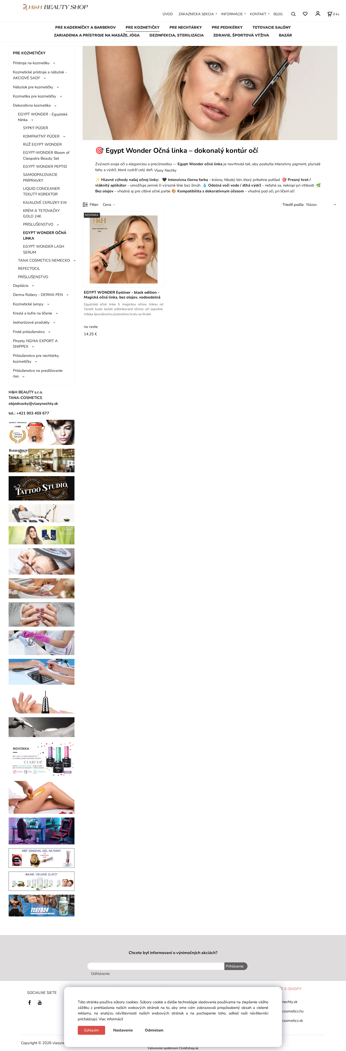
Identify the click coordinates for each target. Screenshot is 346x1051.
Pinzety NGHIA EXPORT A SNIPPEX (35, 343)
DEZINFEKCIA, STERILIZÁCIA (176, 35)
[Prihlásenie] (317, 13)
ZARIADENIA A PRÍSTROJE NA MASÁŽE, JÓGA (97, 35)
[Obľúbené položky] (305, 14)
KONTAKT (258, 14)
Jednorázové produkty (31, 322)
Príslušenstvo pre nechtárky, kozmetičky (36, 358)
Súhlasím (91, 1030)
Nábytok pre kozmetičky (33, 87)
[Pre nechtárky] (41, 614)
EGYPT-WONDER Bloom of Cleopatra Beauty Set (46, 155)
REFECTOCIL (29, 268)
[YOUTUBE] (40, 1002)
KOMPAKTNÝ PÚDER (41, 136)
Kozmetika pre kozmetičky (34, 96)
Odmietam (154, 1030)
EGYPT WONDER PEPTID (45, 166)
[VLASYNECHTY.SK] (31, 1002)
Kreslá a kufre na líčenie (32, 313)
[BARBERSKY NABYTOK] (41, 460)
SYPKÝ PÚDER (35, 127)
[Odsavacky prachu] (41, 671)
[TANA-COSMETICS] (41, 535)
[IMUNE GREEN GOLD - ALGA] (41, 880)
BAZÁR (285, 35)
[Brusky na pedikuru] (41, 726)
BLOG (278, 14)
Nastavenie (123, 1030)
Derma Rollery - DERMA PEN (38, 294)
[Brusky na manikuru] (41, 700)
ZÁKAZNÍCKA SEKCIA (196, 14)
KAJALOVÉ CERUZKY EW (45, 202)
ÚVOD (168, 14)
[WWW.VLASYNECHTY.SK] (55, 6)
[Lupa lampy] (41, 561)
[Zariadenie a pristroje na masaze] (41, 512)
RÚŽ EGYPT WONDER (42, 144)
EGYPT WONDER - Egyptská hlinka (42, 117)
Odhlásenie (100, 973)
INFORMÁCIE (232, 14)
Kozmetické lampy (28, 304)
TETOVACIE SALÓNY (272, 27)
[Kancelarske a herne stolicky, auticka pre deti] (41, 830)
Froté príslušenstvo (29, 331)
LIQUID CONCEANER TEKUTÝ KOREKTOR (41, 191)
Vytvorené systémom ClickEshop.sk (173, 1048)
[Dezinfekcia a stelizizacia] (41, 642)
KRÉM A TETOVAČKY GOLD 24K (41, 213)
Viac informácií (111, 1019)
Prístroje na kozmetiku (31, 62)
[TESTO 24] (41, 905)
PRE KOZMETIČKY (143, 27)
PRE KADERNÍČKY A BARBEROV (85, 27)
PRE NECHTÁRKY (185, 27)
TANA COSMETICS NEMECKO (44, 260)
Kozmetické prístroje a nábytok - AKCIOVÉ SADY (40, 75)
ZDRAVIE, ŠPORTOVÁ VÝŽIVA (241, 35)
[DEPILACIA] (41, 796)
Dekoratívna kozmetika (32, 105)
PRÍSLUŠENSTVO (38, 224)
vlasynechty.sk (285, 1001)
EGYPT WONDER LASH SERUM (43, 249)
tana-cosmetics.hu (288, 1011)
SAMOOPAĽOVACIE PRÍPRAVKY (40, 177)
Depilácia (20, 285)
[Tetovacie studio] (41, 487)
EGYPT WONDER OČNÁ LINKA (44, 235)
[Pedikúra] (41, 588)
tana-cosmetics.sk (288, 1020)
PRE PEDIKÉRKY (227, 27)
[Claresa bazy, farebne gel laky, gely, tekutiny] (41, 758)
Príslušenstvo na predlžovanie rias (38, 373)
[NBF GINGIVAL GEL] (41, 857)
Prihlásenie (235, 966)
